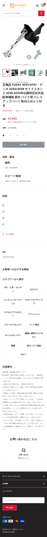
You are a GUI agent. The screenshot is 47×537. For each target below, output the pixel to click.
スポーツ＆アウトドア (34, 302)
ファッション (34, 314)
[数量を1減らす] (10, 135)
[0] (42, 5)
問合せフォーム (23, 458)
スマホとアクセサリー (13, 314)
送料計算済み (18, 122)
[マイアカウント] (37, 5)
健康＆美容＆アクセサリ (34, 335)
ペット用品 (34, 324)
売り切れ (23, 145)
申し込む (9, 507)
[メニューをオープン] (4, 5)
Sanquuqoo (7, 111)
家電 (13, 346)
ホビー (24, 354)
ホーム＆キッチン (13, 335)
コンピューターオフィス (13, 302)
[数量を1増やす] (23, 135)
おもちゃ (34, 289)
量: (4, 135)
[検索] (41, 13)
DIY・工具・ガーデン (13, 289)
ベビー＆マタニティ (13, 324)
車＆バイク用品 (34, 346)
